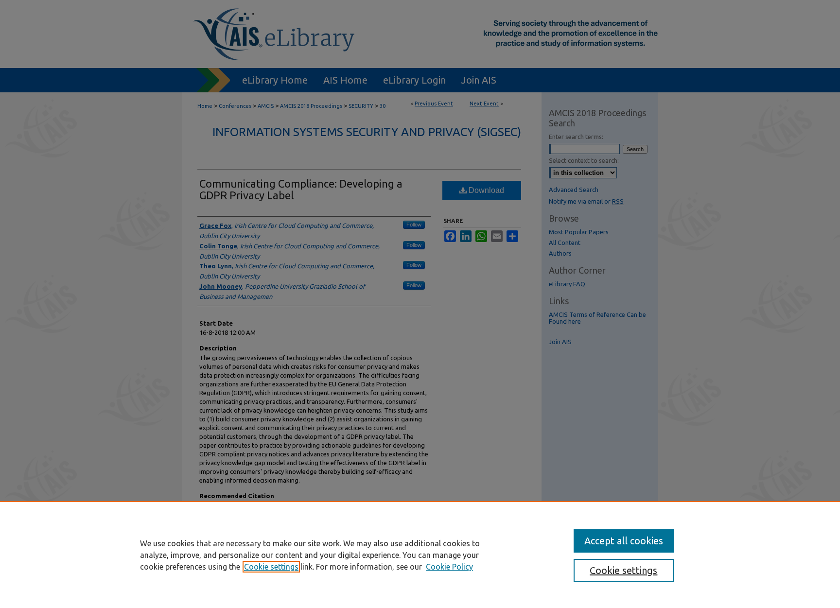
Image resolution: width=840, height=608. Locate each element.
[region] (420, 554)
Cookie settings (271, 566)
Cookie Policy (449, 566)
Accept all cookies (623, 540)
